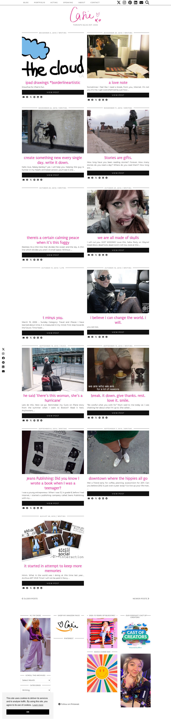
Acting (54, 2)
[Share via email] (24, 97)
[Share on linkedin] (38, 97)
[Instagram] (124, 2)
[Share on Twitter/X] (31, 97)
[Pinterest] (130, 2)
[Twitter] (119, 2)
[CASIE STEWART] (85, 12)
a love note (118, 82)
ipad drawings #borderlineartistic (53, 82)
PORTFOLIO (39, 2)
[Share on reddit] (41, 97)
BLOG (26, 2)
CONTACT (95, 2)
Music (63, 346)
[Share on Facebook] (27, 97)
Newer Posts (140, 598)
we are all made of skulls (118, 237)
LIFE (62, 268)
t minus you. (53, 317)
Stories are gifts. (118, 158)
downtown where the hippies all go (118, 478)
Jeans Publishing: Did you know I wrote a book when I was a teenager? (53, 483)
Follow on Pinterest (69, 704)
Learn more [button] (37, 705)
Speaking (68, 2)
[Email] (141, 2)
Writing (63, 33)
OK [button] (27, 712)
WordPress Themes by (136, 718)
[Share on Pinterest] (34, 97)
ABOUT (82, 2)
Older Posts (30, 598)
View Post (53, 92)
